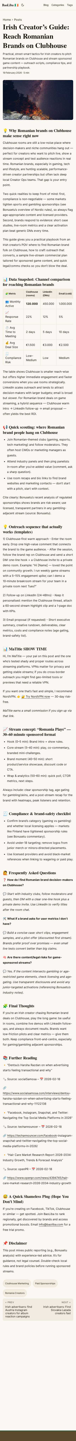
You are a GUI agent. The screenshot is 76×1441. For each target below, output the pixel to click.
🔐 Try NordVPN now (35, 696)
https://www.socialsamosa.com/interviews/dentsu (36, 1093)
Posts (18, 19)
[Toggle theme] (22, 5)
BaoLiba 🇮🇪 (10, 5)
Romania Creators (15, 1293)
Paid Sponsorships (45, 1283)
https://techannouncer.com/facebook (32, 1135)
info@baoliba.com (51, 1224)
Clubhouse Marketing (17, 1283)
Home (7, 19)
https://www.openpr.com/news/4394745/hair (37, 1178)
